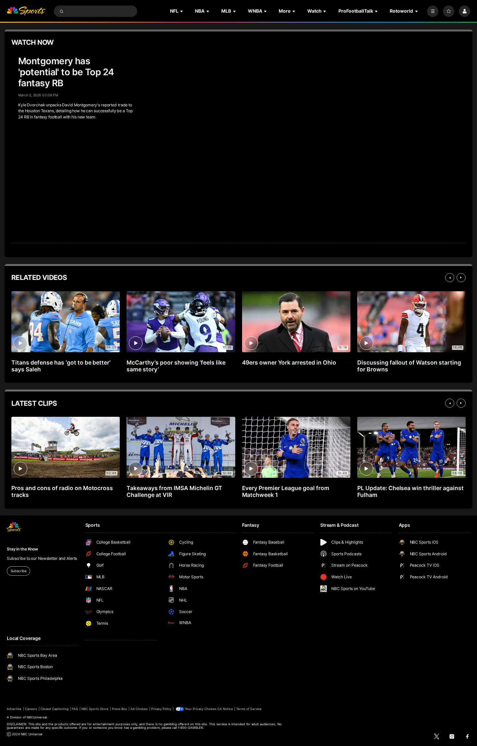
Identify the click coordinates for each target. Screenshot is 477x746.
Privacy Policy (161, 709)
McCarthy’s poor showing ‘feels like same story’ (176, 366)
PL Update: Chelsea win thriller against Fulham (410, 491)
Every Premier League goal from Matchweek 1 (285, 491)
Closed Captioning (54, 709)
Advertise (14, 709)
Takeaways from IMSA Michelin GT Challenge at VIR (174, 491)
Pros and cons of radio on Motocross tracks (62, 491)
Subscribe (19, 571)
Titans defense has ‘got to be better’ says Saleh (61, 366)
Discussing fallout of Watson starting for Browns (409, 366)
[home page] (26, 11)
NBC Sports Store (95, 709)
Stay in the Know (22, 549)
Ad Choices (139, 709)
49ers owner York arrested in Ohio (289, 362)
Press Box (119, 709)
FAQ (75, 709)
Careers (31, 709)
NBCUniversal (37, 717)
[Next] (461, 277)
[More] (432, 11)
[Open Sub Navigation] (182, 11)
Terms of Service (249, 709)
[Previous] (449, 277)
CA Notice (225, 709)
